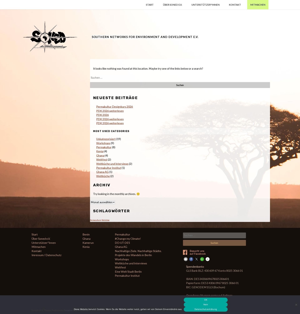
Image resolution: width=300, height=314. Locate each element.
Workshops (103, 143)
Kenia (99, 151)
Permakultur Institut (108, 167)
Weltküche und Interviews (112, 163)
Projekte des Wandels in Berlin (133, 255)
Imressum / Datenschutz (46, 255)
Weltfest (101, 159)
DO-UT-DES (122, 242)
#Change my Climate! (128, 238)
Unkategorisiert (106, 139)
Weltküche (103, 176)
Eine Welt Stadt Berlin (128, 271)
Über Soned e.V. (172, 4)
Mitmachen (257, 4)
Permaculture (95, 220)
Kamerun (88, 242)
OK (205, 300)
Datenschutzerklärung (206, 309)
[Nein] (296, 304)
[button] (186, 259)
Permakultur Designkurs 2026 (114, 106)
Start (150, 4)
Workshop (105, 220)
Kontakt (235, 4)
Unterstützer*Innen (205, 4)
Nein (205, 304)
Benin (86, 234)
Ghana (100, 155)
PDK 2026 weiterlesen (110, 111)
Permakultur (104, 147)
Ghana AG (102, 172)
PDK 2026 (102, 115)
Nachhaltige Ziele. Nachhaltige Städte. (138, 251)
